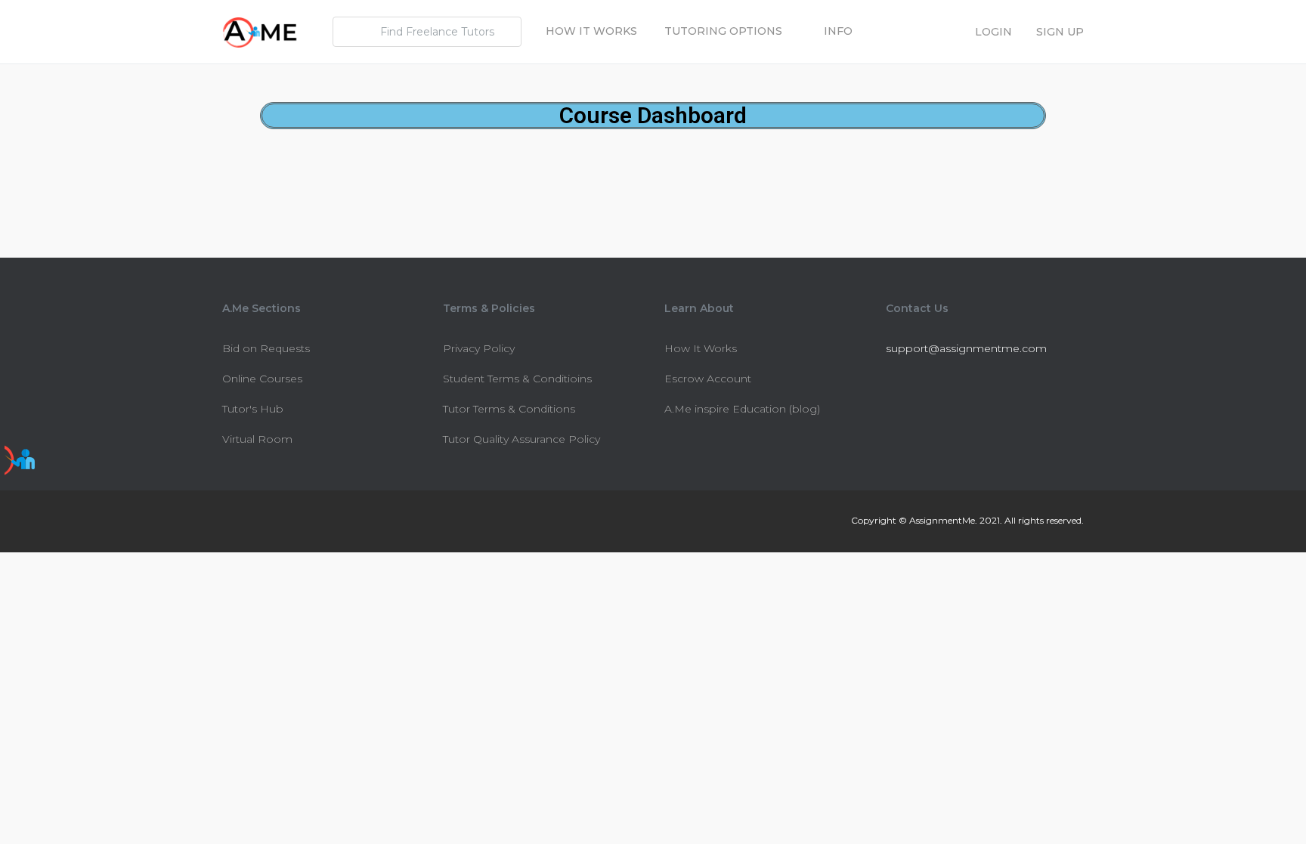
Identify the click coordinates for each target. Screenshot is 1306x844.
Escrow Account (707, 378)
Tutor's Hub (252, 409)
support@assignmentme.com (966, 348)
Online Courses (262, 378)
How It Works (591, 31)
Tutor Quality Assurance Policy (521, 439)
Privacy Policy (479, 348)
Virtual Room (257, 439)
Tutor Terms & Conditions (509, 409)
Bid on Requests (266, 348)
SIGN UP (1060, 31)
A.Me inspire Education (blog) (742, 409)
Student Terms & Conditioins (517, 378)
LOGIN (993, 31)
